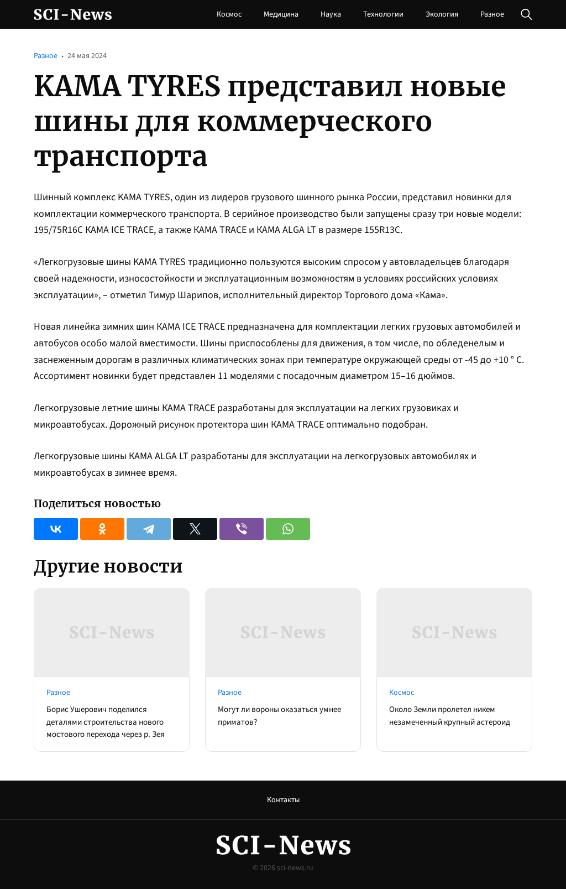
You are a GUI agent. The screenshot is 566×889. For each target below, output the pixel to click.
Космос (229, 14)
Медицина (281, 14)
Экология (442, 14)
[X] (195, 529)
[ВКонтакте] (56, 529)
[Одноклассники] (102, 529)
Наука (331, 14)
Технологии (383, 14)
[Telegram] (149, 529)
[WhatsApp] (288, 529)
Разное (492, 14)
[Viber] (241, 529)
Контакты (283, 799)
